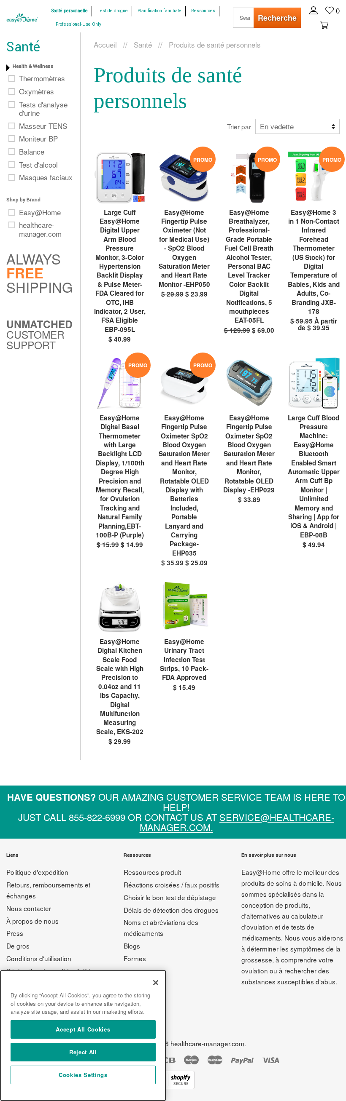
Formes (135, 958)
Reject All (83, 1052)
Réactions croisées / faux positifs (171, 884)
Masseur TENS (43, 126)
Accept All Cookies (83, 1029)
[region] (83, 1035)
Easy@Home (40, 212)
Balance (31, 151)
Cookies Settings (83, 1075)
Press (14, 933)
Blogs (132, 945)
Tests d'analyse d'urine (43, 109)
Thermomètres (42, 78)
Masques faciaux (46, 177)
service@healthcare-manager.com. (237, 822)
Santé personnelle (69, 10)
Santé (143, 44)
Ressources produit (152, 872)
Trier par (239, 126)
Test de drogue (112, 10)
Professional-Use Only (78, 24)
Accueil (105, 44)
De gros (18, 945)
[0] (323, 24)
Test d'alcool (38, 164)
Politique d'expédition (37, 872)
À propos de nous (32, 920)
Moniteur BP (38, 138)
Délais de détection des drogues (171, 909)
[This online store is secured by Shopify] (173, 1086)
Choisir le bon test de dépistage (170, 897)
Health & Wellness (33, 66)
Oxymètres (36, 91)
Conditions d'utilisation (38, 958)
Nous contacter (28, 908)
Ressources (203, 10)
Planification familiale (159, 10)
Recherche (277, 17)
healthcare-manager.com (40, 229)
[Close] (155, 982)
